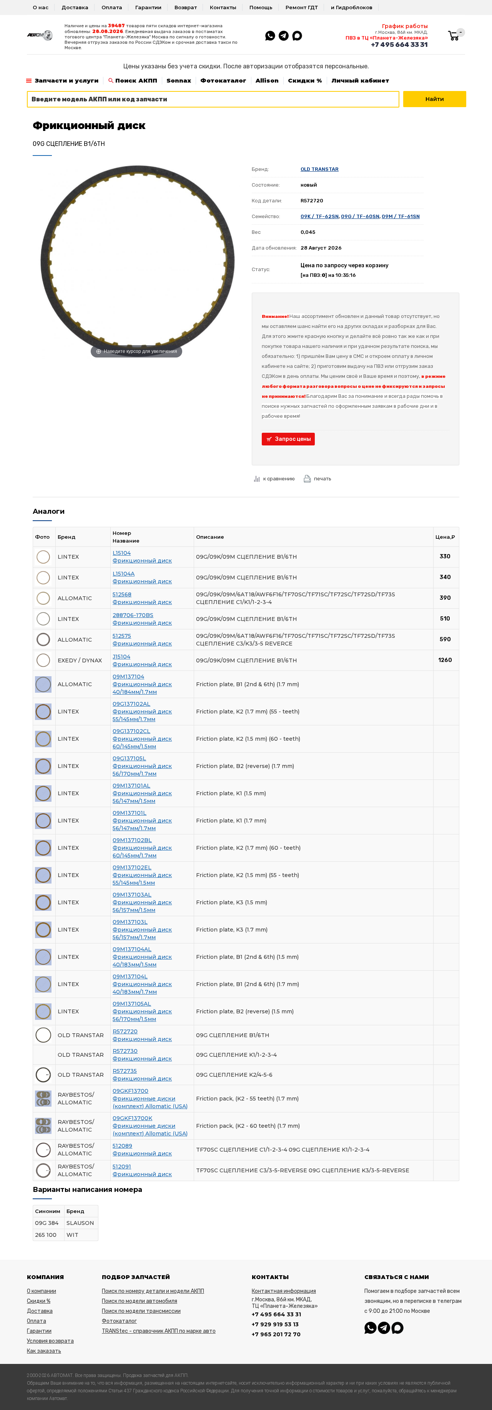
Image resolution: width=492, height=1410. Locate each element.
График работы (405, 26)
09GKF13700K (132, 1118)
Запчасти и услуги (66, 80)
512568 (122, 594)
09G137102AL (131, 703)
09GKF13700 (130, 1090)
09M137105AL (132, 1003)
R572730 (125, 1051)
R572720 (125, 1031)
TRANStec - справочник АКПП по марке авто (159, 1331)
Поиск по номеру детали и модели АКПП (153, 1291)
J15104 (121, 656)
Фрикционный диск (142, 560)
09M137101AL (131, 785)
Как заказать (44, 1351)
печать (322, 479)
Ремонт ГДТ (302, 7)
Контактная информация (284, 1291)
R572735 (125, 1070)
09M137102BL (132, 840)
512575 (122, 635)
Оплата (111, 7)
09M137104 (128, 676)
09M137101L (129, 812)
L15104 (122, 552)
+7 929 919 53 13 (275, 1324)
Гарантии (148, 7)
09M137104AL (132, 949)
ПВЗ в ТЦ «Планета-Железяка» (387, 38)
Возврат (186, 7)
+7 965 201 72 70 (276, 1334)
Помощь (261, 7)
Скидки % (305, 80)
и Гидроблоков (351, 7)
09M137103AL (132, 894)
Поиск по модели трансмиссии (141, 1311)
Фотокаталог (223, 80)
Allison (267, 80)
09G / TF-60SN (360, 216)
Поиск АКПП (136, 80)
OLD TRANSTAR (320, 169)
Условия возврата (50, 1341)
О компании (41, 1291)
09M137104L (130, 976)
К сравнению (279, 479)
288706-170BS (133, 615)
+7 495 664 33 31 (399, 44)
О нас (40, 7)
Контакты (223, 7)
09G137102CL (131, 731)
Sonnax (178, 80)
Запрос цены (293, 439)
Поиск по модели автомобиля (139, 1301)
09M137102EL (132, 867)
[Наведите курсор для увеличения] (136, 261)
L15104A (124, 573)
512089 (122, 1145)
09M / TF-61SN (401, 216)
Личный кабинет (360, 80)
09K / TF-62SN (320, 216)
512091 (122, 1166)
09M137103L (130, 921)
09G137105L (129, 758)
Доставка (75, 7)
